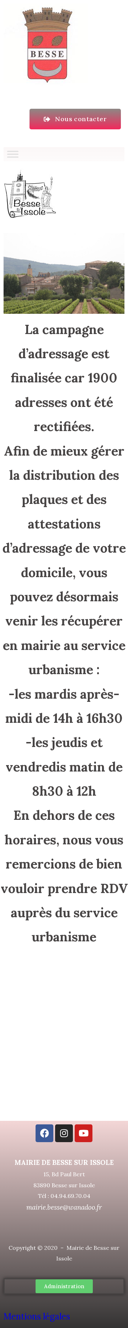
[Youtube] (83, 1133)
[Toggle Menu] (12, 154)
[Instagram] (64, 1133)
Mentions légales (38, 1316)
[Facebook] (44, 1133)
